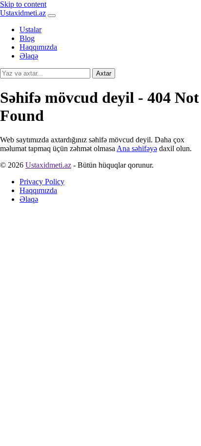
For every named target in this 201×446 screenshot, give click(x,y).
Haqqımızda (38, 47)
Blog (27, 38)
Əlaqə (29, 56)
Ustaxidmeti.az (23, 13)
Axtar (103, 73)
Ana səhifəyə (137, 148)
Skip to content (23, 4)
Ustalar (30, 29)
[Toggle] (52, 15)
